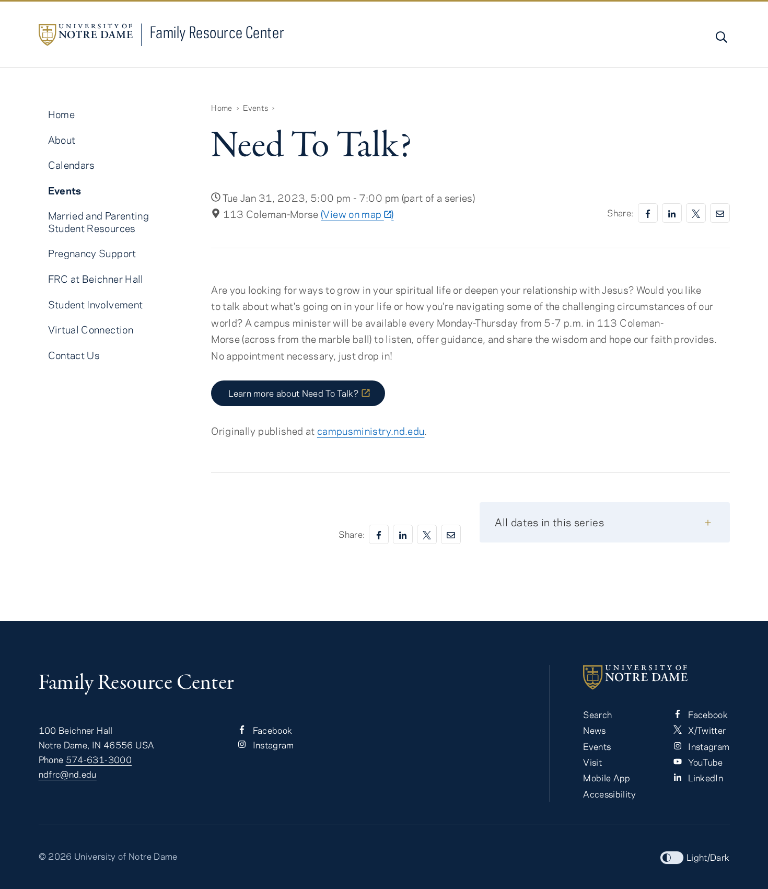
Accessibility (609, 794)
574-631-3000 (99, 759)
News (594, 730)
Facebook (271, 730)
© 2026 (55, 856)
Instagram (272, 745)
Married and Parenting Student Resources (98, 221)
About (62, 139)
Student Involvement (95, 304)
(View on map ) (357, 214)
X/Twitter (706, 730)
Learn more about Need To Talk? (293, 393)
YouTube (704, 762)
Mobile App (607, 777)
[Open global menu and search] (720, 37)
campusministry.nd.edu (371, 430)
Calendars (71, 164)
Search (597, 714)
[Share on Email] (720, 213)
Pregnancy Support (92, 253)
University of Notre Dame (126, 856)
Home (221, 107)
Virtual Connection (90, 329)
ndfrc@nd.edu (68, 774)
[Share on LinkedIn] (672, 213)
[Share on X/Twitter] (696, 213)
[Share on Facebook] (648, 213)
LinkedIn (704, 777)
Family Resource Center (217, 32)
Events (255, 107)
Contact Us (74, 355)
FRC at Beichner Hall (96, 278)
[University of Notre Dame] (656, 677)
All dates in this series (549, 522)
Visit (592, 762)
